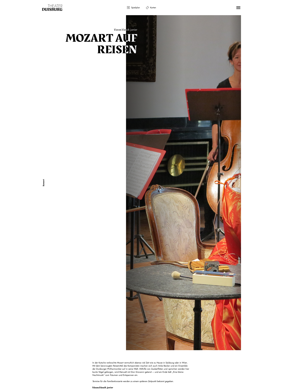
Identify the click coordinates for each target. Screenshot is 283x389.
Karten (153, 7)
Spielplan (135, 7)
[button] (238, 7)
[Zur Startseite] (52, 7)
